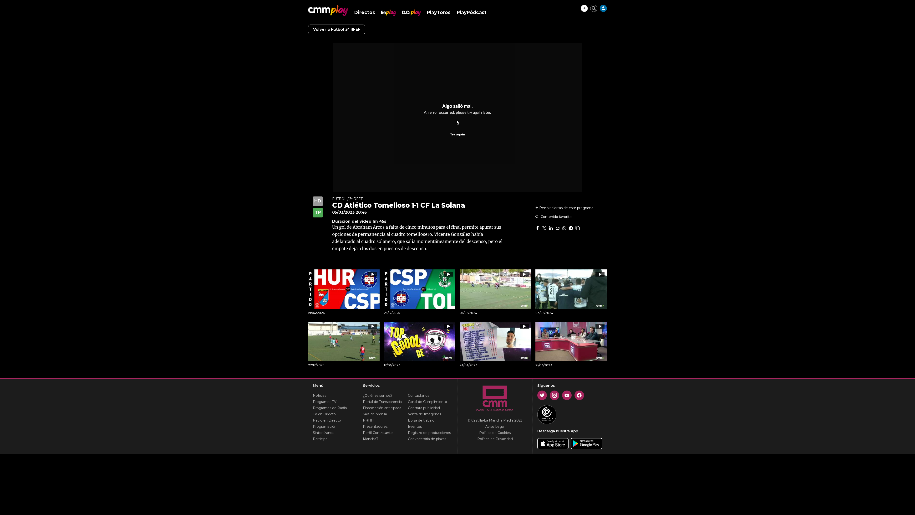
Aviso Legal (494, 426)
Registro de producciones (429, 433)
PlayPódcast (472, 12)
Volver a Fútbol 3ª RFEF (336, 29)
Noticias (319, 395)
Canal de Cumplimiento (427, 402)
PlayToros (439, 12)
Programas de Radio (330, 408)
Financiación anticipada (382, 408)
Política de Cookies (495, 433)
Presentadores (375, 426)
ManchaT (370, 439)
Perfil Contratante (378, 433)
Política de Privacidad (495, 439)
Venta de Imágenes (424, 414)
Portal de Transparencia (382, 402)
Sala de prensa (375, 414)
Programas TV (324, 402)
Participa (320, 439)
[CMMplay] (328, 10)
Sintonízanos (323, 433)
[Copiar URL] (457, 123)
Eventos (415, 426)
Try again (457, 134)
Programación (324, 426)
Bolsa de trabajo (421, 420)
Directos (364, 12)
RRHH (368, 420)
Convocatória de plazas (427, 439)
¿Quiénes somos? (377, 395)
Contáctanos (418, 395)
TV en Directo (324, 414)
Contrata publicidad (424, 408)
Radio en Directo (327, 420)
